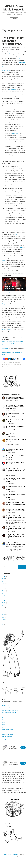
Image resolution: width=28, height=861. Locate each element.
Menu (15, 18)
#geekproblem (15, 133)
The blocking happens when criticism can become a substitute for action (15, 398)
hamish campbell (8, 362)
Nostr (3, 722)
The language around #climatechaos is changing (15, 463)
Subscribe (22, 566)
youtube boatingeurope (7, 731)
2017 (3, 598)
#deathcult (7, 96)
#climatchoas (12, 89)
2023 (3, 583)
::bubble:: (8, 543)
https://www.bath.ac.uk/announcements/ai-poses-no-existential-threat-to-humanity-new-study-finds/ (13, 344)
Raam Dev (20, 856)
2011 (3, 612)
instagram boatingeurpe (7, 734)
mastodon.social (6, 707)
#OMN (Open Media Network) (14, 8)
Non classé (17, 362)
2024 (3, 581)
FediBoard (9, 462)
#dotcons (4, 56)
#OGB (9, 329)
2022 (3, 586)
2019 (3, 593)
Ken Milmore (9, 439)
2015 (3, 603)
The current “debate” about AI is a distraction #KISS (14, 40)
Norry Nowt (9, 420)
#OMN (4, 329)
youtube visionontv (6, 727)
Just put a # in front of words (15, 420)
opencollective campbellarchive (9, 712)
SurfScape (9, 433)
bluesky (4, 719)
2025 (3, 579)
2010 (3, 614)
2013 (3, 607)
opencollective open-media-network (10, 710)
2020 (3, 591)
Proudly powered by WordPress (11, 854)
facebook (4, 717)
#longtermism (5, 67)
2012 (3, 610)
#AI (9, 54)
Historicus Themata (11, 456)
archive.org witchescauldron (8, 715)
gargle (8, 502)
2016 (3, 600)
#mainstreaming (6, 292)
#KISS (4, 260)
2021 (3, 588)
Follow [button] (23, 747)
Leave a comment (8, 364)
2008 (3, 619)
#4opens (18, 58)
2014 (3, 605)
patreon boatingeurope (7, 736)
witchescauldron (10, 405)
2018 (3, 595)
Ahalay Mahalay (10, 535)
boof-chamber (10, 449)
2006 (3, 622)
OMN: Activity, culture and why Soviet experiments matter (15, 470)
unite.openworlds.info (7, 739)
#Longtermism (6, 70)
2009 (3, 617)
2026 (3, 576)
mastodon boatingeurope (7, 729)
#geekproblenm (21, 62)
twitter (3, 724)
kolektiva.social (5, 705)
